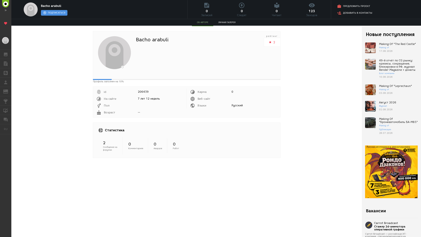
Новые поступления (390, 34)
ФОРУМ (5, 119)
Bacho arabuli (51, 6)
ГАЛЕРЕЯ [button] (5, 54)
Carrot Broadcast (386, 223)
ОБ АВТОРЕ (202, 22)
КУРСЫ (5, 110)
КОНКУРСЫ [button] (5, 100)
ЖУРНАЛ (7, 91)
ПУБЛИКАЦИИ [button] (5, 63)
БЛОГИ (5, 73)
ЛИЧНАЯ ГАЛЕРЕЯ (226, 22)
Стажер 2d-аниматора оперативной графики (389, 228)
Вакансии (376, 210)
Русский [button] (7, 129)
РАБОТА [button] (5, 82)
